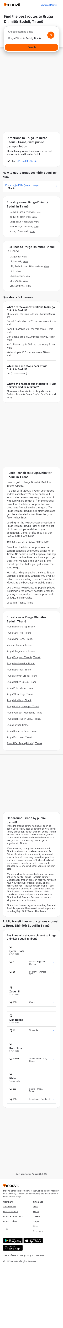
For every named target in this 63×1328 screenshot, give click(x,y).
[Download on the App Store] (32, 1240)
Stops (36, 1221)
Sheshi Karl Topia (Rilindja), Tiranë (24, 743)
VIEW (39, 212)
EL (7, 1229)
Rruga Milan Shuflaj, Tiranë (21, 626)
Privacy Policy (25, 1255)
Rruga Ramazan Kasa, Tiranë (22, 731)
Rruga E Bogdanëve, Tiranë (21, 651)
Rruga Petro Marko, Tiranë (20, 688)
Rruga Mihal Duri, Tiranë (19, 700)
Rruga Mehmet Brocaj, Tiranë (22, 676)
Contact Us (39, 1255)
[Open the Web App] (12, 1248)
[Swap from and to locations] (50, 35)
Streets (36, 1216)
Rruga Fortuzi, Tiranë (18, 725)
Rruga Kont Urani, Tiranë (19, 737)
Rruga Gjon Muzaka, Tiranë (21, 663)
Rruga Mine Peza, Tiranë (19, 639)
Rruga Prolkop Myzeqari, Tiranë (23, 706)
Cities (35, 1226)
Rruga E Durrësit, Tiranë (19, 669)
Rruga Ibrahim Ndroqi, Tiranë (21, 682)
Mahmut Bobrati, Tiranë (19, 645)
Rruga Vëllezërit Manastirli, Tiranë (24, 712)
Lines (35, 1206)
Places (36, 1211)
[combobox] (31, 32)
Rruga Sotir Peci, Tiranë (19, 632)
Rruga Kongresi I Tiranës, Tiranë (23, 657)
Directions (38, 1231)
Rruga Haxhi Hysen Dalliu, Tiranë (23, 719)
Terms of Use (9, 1255)
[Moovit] (12, 5)
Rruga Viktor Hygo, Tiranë (20, 694)
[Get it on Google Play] (12, 1240)
